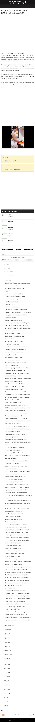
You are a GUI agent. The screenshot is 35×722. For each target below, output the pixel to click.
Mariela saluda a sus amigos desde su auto (15, 349)
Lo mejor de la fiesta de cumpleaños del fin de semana (18, 421)
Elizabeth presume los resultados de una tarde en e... (17, 506)
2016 (5, 697)
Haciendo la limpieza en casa (12, 344)
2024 (5, 664)
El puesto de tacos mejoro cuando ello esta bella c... (17, 577)
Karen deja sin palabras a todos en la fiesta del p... (17, 439)
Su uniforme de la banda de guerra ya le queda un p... (18, 328)
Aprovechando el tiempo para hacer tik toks (15, 339)
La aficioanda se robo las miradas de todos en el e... (17, 593)
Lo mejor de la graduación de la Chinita (14, 293)
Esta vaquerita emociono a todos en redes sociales (17, 582)
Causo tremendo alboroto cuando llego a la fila (16, 575)
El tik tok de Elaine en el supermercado (14, 288)
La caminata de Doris (10, 588)
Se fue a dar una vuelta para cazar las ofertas (15, 559)
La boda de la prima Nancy (11, 299)
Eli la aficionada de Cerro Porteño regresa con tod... (17, 283)
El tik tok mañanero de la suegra (13, 431)
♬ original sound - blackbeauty (11, 161)
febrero (7, 654)
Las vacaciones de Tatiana (11, 458)
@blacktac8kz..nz (7, 157)
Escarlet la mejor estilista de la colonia (14, 341)
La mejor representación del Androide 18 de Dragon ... (18, 442)
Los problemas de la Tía (10, 354)
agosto (7, 629)
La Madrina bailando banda (11, 301)
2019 (5, 685)
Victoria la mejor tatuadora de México (14, 357)
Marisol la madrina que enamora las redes (15, 370)
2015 (5, 701)
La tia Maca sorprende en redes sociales (14, 331)
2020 (5, 681)
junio (6, 638)
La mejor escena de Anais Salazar (13, 376)
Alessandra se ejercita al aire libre (13, 437)
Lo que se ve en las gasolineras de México (15, 606)
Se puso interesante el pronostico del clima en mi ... (17, 620)
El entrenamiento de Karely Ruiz (12, 400)
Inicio (18, 249)
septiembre (8, 625)
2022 (5, 672)
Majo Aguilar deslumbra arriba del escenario (15, 315)
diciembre (7, 271)
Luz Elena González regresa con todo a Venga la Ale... (17, 394)
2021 (5, 676)
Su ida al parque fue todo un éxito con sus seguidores (18, 572)
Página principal (5, 711)
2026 (5, 264)
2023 (5, 668)
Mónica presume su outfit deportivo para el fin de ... (17, 537)
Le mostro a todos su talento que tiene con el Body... (17, 492)
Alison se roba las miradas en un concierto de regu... (17, 508)
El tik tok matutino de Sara (11, 521)
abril (6, 646)
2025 (5, 268)
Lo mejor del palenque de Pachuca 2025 (14, 447)
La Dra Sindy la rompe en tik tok (12, 365)
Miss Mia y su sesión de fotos (12, 468)
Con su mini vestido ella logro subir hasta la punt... (17, 325)
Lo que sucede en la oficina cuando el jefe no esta (17, 426)
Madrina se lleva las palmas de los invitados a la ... (17, 532)
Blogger (22, 257)
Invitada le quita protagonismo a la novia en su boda (17, 503)
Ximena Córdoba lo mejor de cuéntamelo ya (15, 413)
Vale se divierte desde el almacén (13, 450)
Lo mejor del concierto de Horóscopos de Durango (17, 397)
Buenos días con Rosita (10, 304)
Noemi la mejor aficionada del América (14, 453)
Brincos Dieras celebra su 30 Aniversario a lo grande (17, 474)
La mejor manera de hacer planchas (13, 381)
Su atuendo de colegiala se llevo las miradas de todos (18, 500)
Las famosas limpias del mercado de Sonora (15, 352)
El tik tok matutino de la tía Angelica (13, 585)
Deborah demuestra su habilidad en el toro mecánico (18, 312)
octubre (7, 280)
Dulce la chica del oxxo (10, 317)
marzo (7, 650)
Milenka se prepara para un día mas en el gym (16, 524)
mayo (6, 642)
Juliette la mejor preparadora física (13, 402)
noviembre (8, 276)
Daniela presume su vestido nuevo (13, 320)
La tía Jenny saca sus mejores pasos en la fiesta (16, 405)
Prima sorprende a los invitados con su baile (15, 476)
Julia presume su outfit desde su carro (14, 511)
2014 (5, 705)
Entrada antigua (28, 249)
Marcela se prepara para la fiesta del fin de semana (17, 535)
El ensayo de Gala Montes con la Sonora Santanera (17, 466)
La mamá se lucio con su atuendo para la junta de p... (18, 567)
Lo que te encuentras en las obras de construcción (17, 460)
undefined (10, 215)
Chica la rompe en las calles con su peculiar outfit (17, 434)
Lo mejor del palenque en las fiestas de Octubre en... (17, 368)
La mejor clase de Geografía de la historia (15, 410)
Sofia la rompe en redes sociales (12, 423)
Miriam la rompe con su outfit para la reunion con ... (17, 429)
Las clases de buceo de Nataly (12, 463)
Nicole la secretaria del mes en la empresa (15, 346)
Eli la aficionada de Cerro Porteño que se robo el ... (17, 373)
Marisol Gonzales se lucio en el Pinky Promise (16, 384)
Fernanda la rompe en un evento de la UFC (15, 392)
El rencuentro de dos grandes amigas (14, 479)
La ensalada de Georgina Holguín (13, 545)
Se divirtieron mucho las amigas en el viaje (15, 386)
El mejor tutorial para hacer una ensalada (15, 296)
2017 (5, 693)
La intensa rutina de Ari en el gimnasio (14, 389)
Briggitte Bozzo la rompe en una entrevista (15, 291)
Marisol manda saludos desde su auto (14, 514)
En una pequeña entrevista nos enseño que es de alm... (18, 495)
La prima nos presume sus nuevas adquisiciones (16, 569)
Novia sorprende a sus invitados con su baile (16, 590)
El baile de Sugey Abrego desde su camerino (15, 336)
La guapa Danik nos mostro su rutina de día (15, 490)
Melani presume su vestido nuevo (13, 516)
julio (6, 634)
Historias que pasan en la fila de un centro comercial (17, 604)
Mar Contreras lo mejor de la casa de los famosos (17, 487)
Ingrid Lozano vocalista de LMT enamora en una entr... (18, 455)
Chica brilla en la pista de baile (12, 307)
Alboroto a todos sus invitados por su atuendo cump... (18, 378)
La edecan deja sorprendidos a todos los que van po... (18, 617)
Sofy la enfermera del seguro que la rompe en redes (17, 407)
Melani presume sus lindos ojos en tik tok (15, 482)
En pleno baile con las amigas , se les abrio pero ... (17, 580)
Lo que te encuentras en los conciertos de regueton (17, 323)
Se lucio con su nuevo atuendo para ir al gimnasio (17, 596)
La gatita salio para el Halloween (13, 609)
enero (6, 658)
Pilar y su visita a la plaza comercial (13, 415)
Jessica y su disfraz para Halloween (13, 285)
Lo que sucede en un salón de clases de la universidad (18, 471)
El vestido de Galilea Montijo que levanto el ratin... (17, 484)
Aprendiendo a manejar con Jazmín (13, 360)
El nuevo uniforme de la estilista (12, 333)
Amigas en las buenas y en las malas (13, 498)
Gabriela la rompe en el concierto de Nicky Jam (16, 418)
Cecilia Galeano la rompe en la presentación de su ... (17, 309)
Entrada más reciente (7, 249)
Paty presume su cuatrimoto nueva (13, 445)
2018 (5, 689)
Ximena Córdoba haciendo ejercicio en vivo (15, 362)
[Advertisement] (17, 33)
